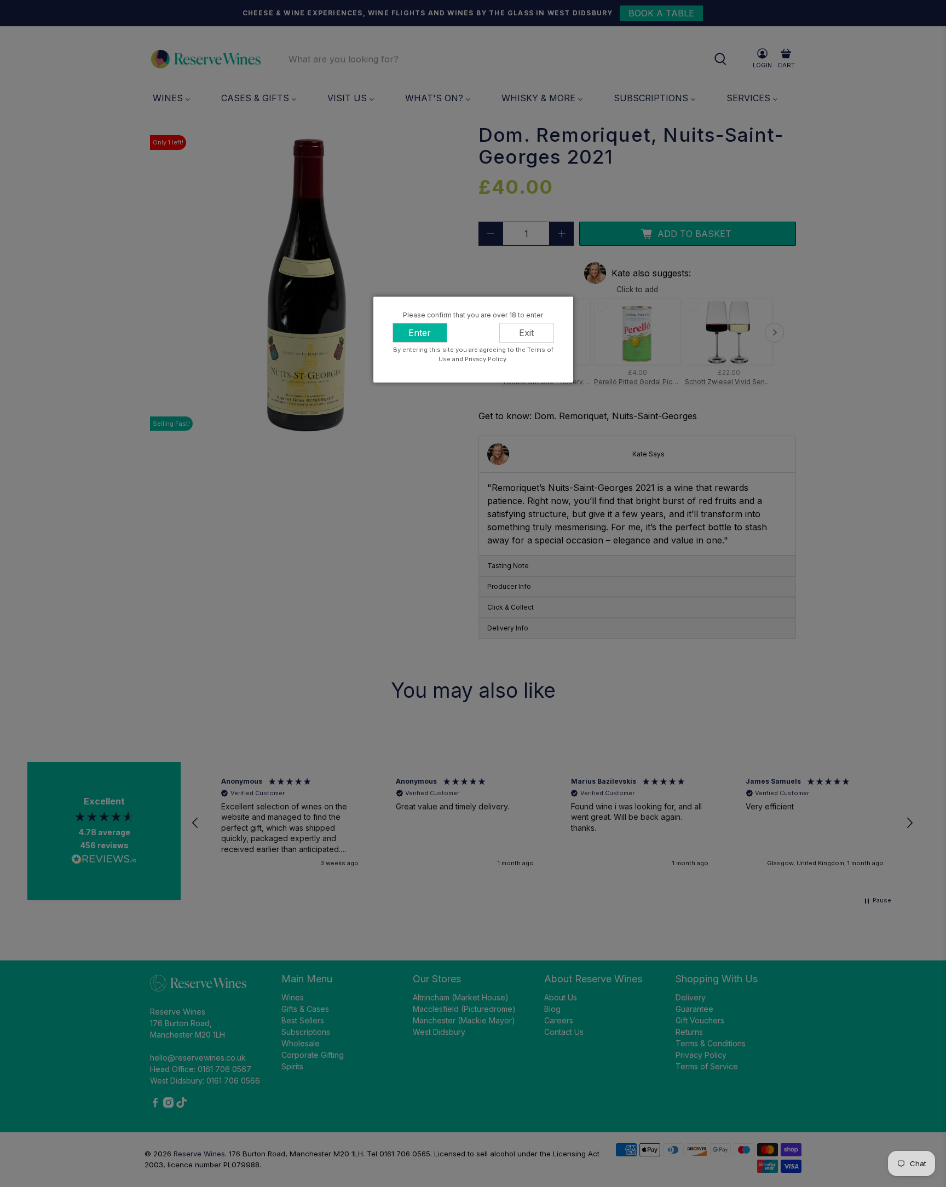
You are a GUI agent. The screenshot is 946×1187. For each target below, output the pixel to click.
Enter (419, 332)
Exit (526, 332)
